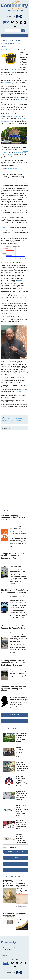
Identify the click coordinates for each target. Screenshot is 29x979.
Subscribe (4, 955)
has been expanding (6, 121)
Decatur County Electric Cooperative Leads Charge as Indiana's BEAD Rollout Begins (22, 810)
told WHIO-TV (21, 99)
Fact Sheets (16, 870)
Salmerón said (18, 297)
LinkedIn (25, 22)
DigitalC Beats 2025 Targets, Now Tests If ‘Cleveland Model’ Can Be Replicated (21, 795)
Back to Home (14, 714)
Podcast (16, 857)
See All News (14, 721)
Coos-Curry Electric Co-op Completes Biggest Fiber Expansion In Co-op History (22, 766)
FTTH (14, 418)
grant (19, 420)
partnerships (19, 418)
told (15, 168)
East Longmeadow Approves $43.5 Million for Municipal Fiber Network (22, 737)
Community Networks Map (15, 851)
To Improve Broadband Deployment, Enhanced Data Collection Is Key (9, 913)
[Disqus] (14, 451)
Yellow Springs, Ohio (7, 418)
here (20, 391)
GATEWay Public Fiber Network (10, 420)
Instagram (21, 22)
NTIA (17, 422)
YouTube (15, 26)
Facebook (17, 22)
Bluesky (12, 22)
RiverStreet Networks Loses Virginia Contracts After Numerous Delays (21, 824)
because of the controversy (16, 69)
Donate (6, 22)
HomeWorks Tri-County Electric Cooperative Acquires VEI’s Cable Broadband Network (21, 781)
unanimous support (8, 82)
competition (5, 422)
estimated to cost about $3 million (14, 362)
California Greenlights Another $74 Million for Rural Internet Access (21, 838)
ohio (9, 428)
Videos (15, 864)
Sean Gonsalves (7, 49)
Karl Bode (13, 524)
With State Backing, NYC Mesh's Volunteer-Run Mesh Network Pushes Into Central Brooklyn (22, 752)
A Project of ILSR (11, 16)
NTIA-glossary (12, 422)
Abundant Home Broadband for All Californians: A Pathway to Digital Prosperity (8, 883)
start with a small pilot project (15, 116)
